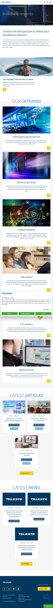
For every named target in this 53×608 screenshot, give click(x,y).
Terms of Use (45, 595)
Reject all (10, 313)
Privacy (44, 596)
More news (25, 564)
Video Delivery (14, 428)
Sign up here (43, 588)
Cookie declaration (46, 598)
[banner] (6, 2)
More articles (25, 473)
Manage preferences (25, 313)
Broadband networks (26, 459)
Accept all (43, 313)
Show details (46, 309)
